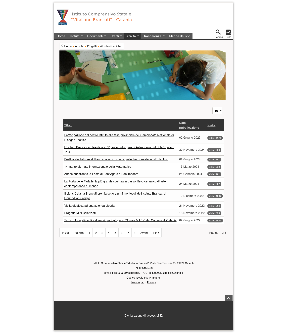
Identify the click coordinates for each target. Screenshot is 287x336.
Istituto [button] (75, 36)
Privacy (151, 282)
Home (61, 36)
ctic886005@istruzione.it (126, 273)
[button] (218, 34)
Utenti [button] (114, 36)
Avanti (144, 232)
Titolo (68, 125)
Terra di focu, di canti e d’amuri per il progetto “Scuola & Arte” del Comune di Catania (120, 220)
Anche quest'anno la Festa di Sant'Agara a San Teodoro (101, 173)
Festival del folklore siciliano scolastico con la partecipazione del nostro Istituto (116, 159)
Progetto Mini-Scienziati (80, 212)
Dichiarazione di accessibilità (143, 315)
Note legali (137, 282)
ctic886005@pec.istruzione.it (166, 273)
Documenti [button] (95, 36)
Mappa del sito (179, 36)
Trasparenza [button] (152, 36)
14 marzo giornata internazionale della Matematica (97, 166)
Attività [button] (131, 36)
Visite (211, 125)
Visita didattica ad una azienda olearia (89, 205)
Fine (156, 232)
